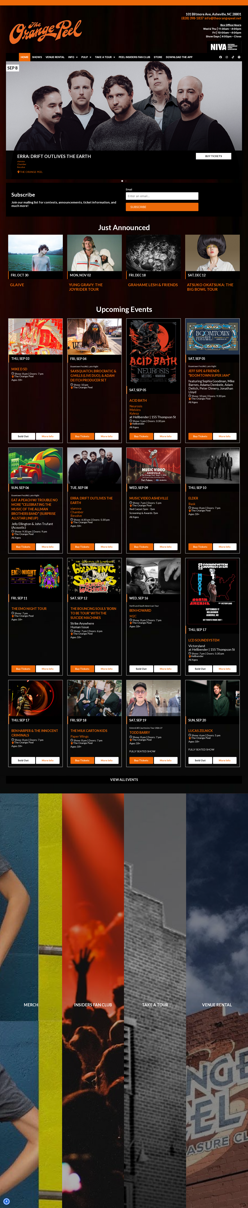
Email (129, 189)
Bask (191, 504)
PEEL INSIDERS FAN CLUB (134, 57)
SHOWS (37, 57)
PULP (84, 57)
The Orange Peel (24, 376)
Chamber (21, 164)
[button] (122, 181)
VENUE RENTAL (55, 57)
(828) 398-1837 (192, 18)
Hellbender (138, 424)
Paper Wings (79, 736)
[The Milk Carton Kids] (94, 698)
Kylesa (134, 413)
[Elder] (212, 466)
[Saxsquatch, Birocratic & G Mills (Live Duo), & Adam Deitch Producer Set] (94, 337)
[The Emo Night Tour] (35, 576)
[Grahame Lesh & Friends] (153, 253)
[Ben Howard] (153, 576)
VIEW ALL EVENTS (124, 780)
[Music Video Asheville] (153, 466)
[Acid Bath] (153, 352)
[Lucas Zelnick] (212, 698)
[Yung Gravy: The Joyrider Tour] (94, 253)
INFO (71, 57)
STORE (158, 57)
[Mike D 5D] (35, 337)
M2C (133, 616)
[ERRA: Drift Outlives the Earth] (124, 120)
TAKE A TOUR (103, 57)
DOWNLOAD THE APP (179, 57)
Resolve (21, 167)
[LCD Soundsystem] (212, 591)
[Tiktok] (232, 57)
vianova (21, 161)
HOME (25, 57)
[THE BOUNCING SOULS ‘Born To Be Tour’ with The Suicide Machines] (94, 576)
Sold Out (23, 436)
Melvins (135, 410)
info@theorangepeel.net (223, 18)
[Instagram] (226, 57)
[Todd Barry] (153, 698)
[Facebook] (220, 57)
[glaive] (35, 253)
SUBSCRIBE (138, 207)
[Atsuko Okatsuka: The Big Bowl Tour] (212, 253)
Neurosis (135, 406)
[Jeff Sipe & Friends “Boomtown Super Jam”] (212, 337)
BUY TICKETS (213, 156)
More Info (48, 436)
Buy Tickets (82, 436)
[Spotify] (239, 57)
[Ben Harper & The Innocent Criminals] (35, 698)
